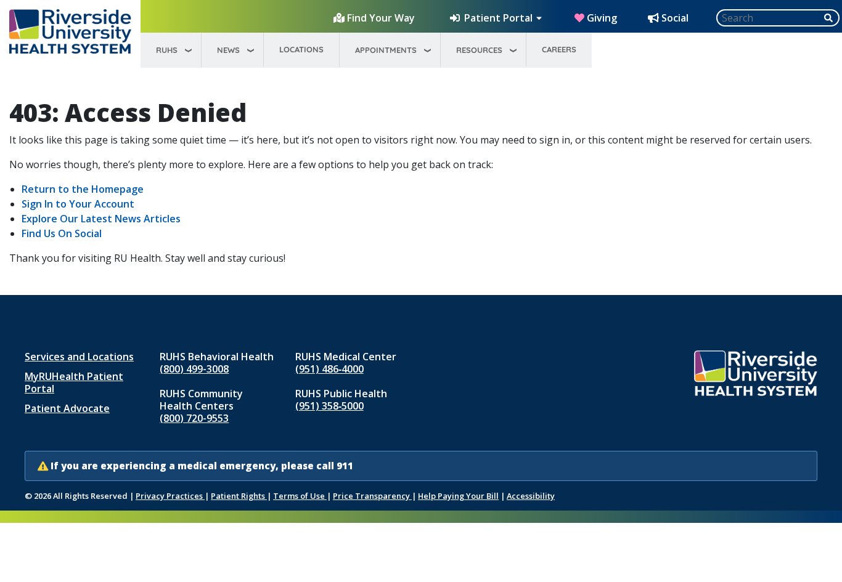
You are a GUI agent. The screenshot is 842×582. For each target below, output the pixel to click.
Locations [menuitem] (301, 49)
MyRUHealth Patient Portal (74, 382)
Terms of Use (300, 495)
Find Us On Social (62, 233)
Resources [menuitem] (479, 50)
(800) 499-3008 (194, 369)
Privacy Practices (170, 495)
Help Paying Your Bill (458, 495)
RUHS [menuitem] (167, 50)
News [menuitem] (228, 50)
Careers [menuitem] (559, 49)
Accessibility (531, 495)
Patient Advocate (67, 408)
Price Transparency (372, 495)
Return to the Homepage (83, 189)
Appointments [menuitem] (386, 50)
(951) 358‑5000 (329, 406)
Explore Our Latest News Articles (101, 218)
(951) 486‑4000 (329, 369)
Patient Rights (239, 495)
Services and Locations (79, 356)
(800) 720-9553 (194, 418)
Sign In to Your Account (78, 204)
